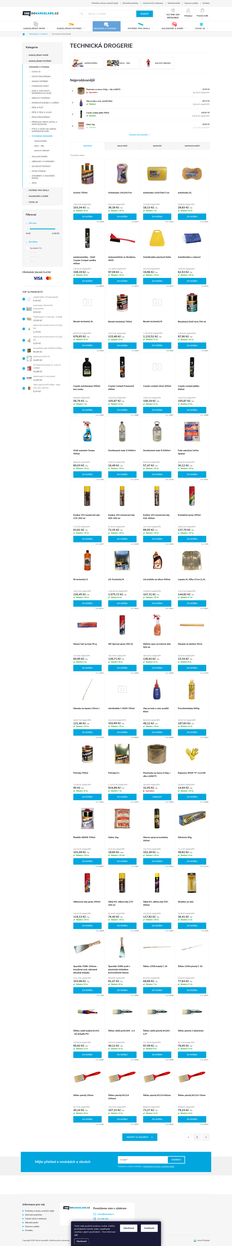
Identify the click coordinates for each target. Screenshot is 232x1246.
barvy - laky (39, 146)
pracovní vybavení (41, 150)
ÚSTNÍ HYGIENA (39, 171)
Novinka (34, 257)
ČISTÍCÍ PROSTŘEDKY (41, 76)
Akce (33, 252)
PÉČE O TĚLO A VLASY (42, 112)
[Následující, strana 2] (197, 1137)
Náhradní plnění (174, 3)
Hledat (144, 13)
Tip (32, 261)
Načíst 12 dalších (138, 1137)
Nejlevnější (122, 146)
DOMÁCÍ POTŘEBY (40, 81)
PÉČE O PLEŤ (37, 107)
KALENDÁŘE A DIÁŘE (38, 196)
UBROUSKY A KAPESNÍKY (43, 161)
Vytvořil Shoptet (203, 1240)
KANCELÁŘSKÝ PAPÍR (38, 55)
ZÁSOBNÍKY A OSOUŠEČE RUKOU (43, 177)
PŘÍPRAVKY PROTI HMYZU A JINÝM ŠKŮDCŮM (44, 123)
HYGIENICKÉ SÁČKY (40, 86)
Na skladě (35, 248)
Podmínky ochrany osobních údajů (105, 3)
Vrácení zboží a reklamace (153, 3)
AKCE (34, 183)
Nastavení (82, 1241)
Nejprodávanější (192, 146)
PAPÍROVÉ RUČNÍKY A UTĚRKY (45, 103)
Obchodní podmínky (130, 3)
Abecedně (87, 146)
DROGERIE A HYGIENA (39, 67)
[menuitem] (36, 26)
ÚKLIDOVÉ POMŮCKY (41, 166)
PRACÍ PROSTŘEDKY (41, 117)
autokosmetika (40, 141)
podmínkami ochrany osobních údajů (158, 1166)
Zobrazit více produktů (138, 135)
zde (76, 1234)
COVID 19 (36, 71)
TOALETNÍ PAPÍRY (40, 156)
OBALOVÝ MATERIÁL (41, 98)
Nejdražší (157, 146)
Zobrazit (157, 797)
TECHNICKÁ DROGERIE (42, 136)
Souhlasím (149, 1228)
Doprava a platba (191, 3)
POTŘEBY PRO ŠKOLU (39, 190)
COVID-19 (33, 202)
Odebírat (176, 1160)
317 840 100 (102, 1219)
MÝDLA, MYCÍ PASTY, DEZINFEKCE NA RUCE (41, 92)
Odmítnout (128, 1228)
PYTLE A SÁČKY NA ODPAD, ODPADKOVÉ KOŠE (44, 130)
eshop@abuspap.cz (105, 1214)
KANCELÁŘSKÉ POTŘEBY (40, 61)
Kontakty (206, 3)
